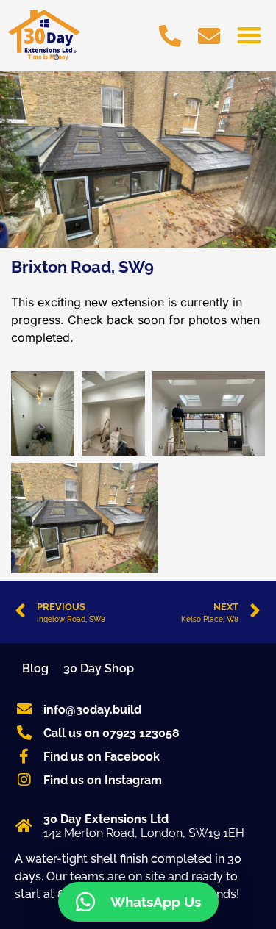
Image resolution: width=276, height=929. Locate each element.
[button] (249, 34)
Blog (35, 668)
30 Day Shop (98, 668)
